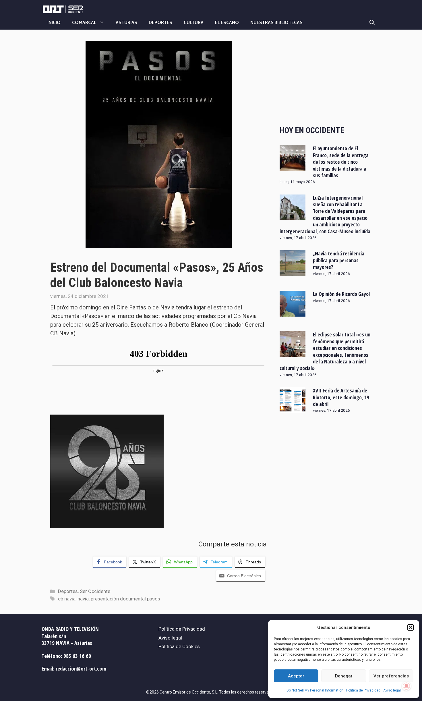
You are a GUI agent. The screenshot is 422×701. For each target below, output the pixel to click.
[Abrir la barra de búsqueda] (372, 22)
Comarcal (84, 22)
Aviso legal (392, 690)
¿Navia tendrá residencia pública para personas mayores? (338, 260)
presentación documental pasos (125, 599)
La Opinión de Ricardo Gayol (341, 293)
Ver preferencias (391, 676)
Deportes (160, 22)
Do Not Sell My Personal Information (315, 690)
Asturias (126, 22)
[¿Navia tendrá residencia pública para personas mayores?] (292, 272)
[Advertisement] (326, 78)
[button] (410, 627)
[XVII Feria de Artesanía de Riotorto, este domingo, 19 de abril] (292, 409)
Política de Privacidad (363, 690)
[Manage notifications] (406, 686)
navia (83, 599)
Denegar (344, 676)
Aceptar (296, 676)
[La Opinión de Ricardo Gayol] (292, 313)
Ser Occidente (95, 591)
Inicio (54, 22)
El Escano (227, 22)
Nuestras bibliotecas (276, 22)
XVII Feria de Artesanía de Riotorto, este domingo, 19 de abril (341, 397)
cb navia (67, 599)
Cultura (194, 22)
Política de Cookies (179, 646)
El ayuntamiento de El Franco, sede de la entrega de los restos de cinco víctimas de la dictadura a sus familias (341, 162)
